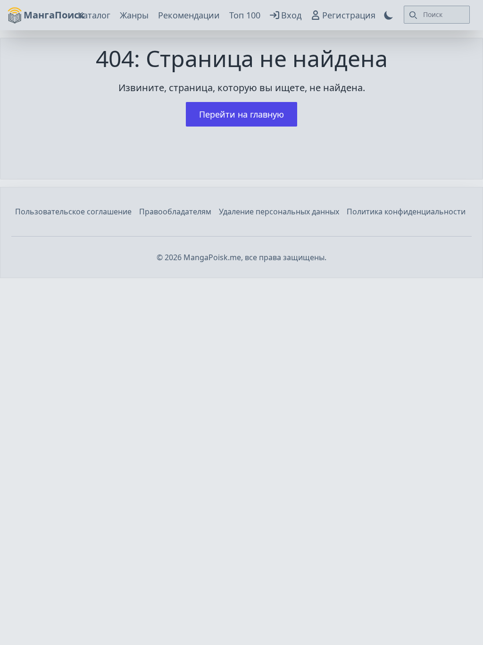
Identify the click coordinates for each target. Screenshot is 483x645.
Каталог (94, 15)
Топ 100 (244, 15)
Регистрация (348, 15)
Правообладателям (175, 211)
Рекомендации (189, 15)
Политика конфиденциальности (406, 211)
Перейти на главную (241, 114)
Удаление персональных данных (279, 211)
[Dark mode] (388, 15)
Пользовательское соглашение (73, 211)
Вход (291, 15)
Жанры (134, 15)
